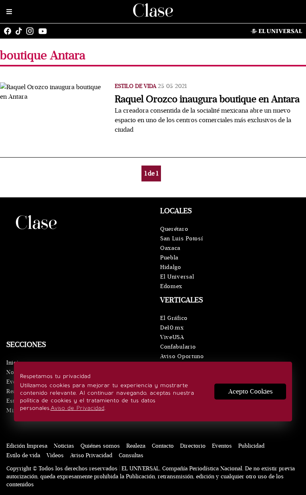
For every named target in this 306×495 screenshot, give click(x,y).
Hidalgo (170, 267)
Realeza (135, 445)
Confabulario (178, 346)
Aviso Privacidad (91, 455)
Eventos (222, 445)
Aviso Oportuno (182, 356)
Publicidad (251, 445)
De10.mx (172, 327)
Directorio (193, 445)
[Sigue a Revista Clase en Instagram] (31, 31)
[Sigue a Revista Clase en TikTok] (20, 31)
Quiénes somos (100, 445)
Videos (55, 455)
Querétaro (174, 229)
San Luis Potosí (181, 238)
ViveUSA (172, 337)
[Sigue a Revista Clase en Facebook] (9, 31)
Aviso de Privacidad (77, 408)
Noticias (64, 445)
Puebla (169, 257)
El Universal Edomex (177, 281)
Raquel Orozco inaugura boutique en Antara (207, 99)
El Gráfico (174, 318)
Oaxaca (170, 248)
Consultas (131, 455)
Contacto (163, 445)
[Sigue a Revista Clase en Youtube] (44, 31)
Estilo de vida (135, 86)
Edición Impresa (26, 445)
